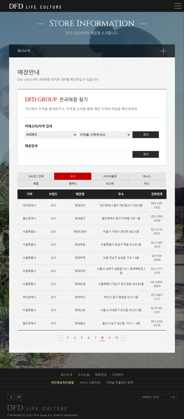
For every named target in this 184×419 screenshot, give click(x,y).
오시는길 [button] (83, 374)
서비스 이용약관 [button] (90, 382)
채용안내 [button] (100, 374)
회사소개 (23, 51)
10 (116, 337)
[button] (92, 6)
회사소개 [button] (66, 374)
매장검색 (31, 146)
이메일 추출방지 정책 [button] (119, 382)
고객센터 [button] (117, 374)
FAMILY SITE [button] (150, 397)
